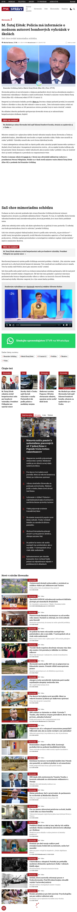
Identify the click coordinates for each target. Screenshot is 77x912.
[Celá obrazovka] (70, 325)
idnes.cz (35, 102)
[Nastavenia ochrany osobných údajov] (4, 908)
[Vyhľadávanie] (74, 9)
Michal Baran (8, 42)
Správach (30, 287)
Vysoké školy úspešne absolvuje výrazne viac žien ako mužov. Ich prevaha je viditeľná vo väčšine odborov (50, 650)
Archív (31, 2)
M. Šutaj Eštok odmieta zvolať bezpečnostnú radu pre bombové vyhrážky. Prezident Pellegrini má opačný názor (10, 399)
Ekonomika (54, 9)
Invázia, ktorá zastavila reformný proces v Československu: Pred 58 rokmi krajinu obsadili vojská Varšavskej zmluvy (48, 880)
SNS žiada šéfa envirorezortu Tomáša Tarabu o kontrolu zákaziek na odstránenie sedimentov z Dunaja (48, 779)
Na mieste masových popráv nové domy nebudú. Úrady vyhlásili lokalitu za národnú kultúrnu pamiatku (39, 521)
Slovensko (38, 9)
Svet (46, 9)
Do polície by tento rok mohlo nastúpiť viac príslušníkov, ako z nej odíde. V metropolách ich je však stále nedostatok (39, 546)
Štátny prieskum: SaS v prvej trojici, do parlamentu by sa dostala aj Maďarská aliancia (50, 794)
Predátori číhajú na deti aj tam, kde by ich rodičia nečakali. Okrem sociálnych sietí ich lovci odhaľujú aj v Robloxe (50, 827)
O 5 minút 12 (25, 157)
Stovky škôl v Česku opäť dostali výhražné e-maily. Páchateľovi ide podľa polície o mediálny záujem (29, 397)
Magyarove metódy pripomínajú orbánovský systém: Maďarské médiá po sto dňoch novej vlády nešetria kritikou (39, 462)
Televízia (21, 2)
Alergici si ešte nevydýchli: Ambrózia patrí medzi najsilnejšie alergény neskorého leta (49, 681)
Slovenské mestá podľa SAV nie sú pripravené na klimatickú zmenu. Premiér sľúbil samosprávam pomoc (49, 666)
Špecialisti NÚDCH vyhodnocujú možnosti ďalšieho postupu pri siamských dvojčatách (50, 600)
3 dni (44, 415)
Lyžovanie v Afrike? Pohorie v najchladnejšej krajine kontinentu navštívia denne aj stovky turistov (39, 500)
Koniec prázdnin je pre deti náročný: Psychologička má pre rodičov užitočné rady (50, 895)
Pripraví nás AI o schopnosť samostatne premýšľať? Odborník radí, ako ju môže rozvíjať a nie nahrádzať (50, 729)
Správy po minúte (28, 9)
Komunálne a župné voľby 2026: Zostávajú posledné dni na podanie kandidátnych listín (47, 745)
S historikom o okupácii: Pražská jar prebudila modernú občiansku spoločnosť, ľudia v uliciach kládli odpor (48, 863)
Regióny (65, 9)
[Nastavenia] (67, 325)
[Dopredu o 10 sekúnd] (13, 325)
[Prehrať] (10, 325)
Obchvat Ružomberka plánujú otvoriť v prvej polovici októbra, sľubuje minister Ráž (38, 533)
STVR (3, 2)
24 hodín (37, 415)
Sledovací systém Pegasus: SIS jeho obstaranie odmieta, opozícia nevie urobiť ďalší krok (48, 396)
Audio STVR (54, 2)
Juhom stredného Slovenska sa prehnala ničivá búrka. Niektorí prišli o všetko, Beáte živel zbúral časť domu (39, 487)
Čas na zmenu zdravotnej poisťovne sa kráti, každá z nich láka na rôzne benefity (50, 810)
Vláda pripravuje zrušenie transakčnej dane (36, 509)
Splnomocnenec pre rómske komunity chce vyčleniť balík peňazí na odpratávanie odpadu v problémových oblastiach (39, 560)
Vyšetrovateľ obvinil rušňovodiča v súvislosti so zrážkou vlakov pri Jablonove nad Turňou (49, 584)
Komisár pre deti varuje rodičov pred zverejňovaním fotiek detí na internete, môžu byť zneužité (49, 845)
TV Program (42, 2)
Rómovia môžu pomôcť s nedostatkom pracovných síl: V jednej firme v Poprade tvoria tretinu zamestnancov (39, 446)
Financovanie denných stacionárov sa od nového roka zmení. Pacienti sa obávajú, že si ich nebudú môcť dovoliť (49, 617)
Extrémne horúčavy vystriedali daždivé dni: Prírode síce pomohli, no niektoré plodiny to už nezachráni (50, 762)
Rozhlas (12, 2)
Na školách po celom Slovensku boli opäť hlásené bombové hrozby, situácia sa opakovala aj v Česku (66, 397)
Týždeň (50, 415)
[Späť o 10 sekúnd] (7, 325)
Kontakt (72, 2)
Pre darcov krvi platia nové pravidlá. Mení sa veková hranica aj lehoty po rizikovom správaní (40, 474)
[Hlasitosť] (63, 325)
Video (42, 596)
